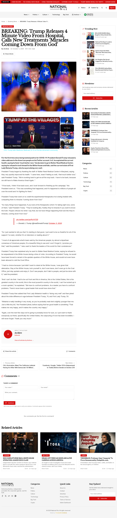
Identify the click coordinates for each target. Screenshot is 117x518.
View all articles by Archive (24, 340)
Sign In (112, 7)
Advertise (63, 494)
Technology (56, 14)
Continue (11, 403)
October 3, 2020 (55, 223)
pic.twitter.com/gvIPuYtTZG (27, 220)
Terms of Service (65, 499)
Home (3, 21)
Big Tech (66, 14)
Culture (45, 14)
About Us (62, 488)
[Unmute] (64, 123)
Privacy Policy (64, 497)
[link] (7, 120)
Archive (76, 14)
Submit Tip (94, 7)
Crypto (33, 502)
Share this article (10, 351)
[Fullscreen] (72, 123)
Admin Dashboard (65, 502)
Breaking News (12, 21)
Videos (83, 7)
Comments (71, 351)
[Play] (61, 123)
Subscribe (99, 98)
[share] (56, 119)
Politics (35, 14)
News (26, 14)
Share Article (9, 54)
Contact (62, 491)
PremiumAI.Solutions (61, 513)
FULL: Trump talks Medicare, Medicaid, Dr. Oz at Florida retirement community (31, 120)
